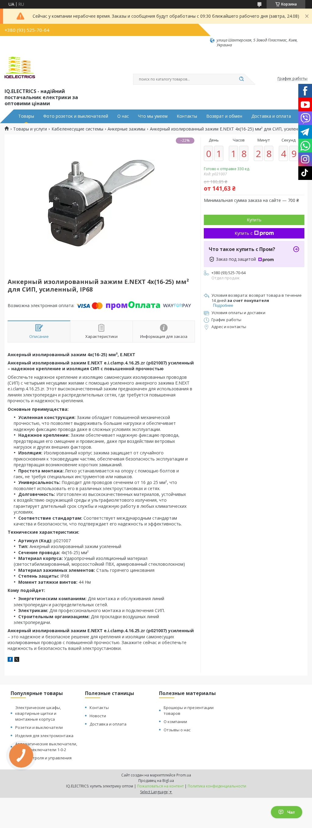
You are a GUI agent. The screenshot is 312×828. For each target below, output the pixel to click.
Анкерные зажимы (126, 129)
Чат (291, 812)
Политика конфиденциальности (217, 786)
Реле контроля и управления (43, 758)
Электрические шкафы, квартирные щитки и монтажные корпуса (38, 713)
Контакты (187, 116)
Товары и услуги (30, 129)
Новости (98, 716)
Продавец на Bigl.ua (156, 780)
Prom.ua (183, 775)
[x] (16, 660)
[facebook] (10, 660)
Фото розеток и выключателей (75, 116)
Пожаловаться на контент (160, 786)
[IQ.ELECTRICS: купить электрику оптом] (20, 67)
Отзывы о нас (177, 730)
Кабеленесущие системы (77, 129)
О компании (175, 721)
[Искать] (241, 79)
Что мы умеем (153, 116)
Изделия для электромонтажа (44, 735)
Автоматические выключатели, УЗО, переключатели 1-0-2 (46, 746)
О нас (123, 116)
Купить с (244, 233)
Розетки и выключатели (39, 727)
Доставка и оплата (271, 116)
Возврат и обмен (224, 116)
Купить (254, 220)
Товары (26, 116)
